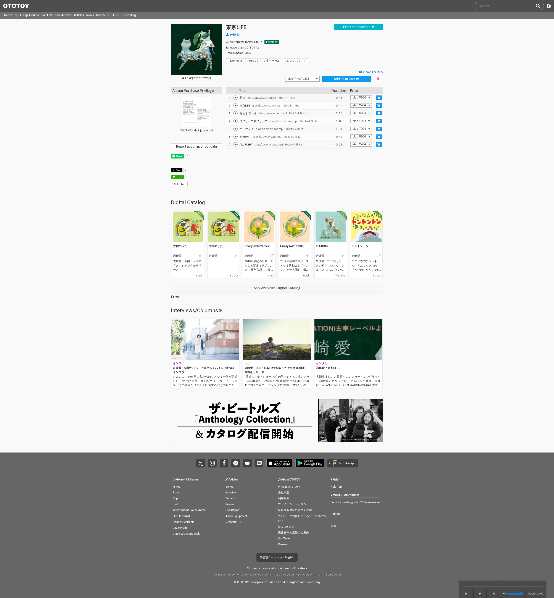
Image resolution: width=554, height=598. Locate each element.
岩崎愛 (234, 34)
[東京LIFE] (235, 105)
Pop (175, 498)
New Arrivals (63, 15)
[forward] (493, 593)
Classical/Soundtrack (186, 533)
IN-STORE (113, 15)
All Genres (192, 479)
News (90, 15)
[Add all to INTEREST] (377, 79)
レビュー (250, 363)
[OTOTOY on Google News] (259, 463)
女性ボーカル (271, 61)
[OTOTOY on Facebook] (224, 463)
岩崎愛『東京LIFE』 (328, 368)
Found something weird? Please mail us (355, 502)
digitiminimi (297, 582)
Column (230, 498)
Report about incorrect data (196, 146)
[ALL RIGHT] (235, 144)
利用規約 (283, 498)
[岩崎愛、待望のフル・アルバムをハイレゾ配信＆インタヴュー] (205, 339)
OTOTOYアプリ (287, 526)
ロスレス (292, 61)
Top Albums (31, 15)
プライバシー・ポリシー (293, 504)
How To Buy (372, 71)
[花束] (235, 97)
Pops (252, 61)
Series (229, 486)
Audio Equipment (236, 516)
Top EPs (46, 15)
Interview (231, 492)
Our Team (284, 538)
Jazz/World (180, 527)
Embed (181, 184)
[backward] (466, 593)
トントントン (360, 246)
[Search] (540, 6)
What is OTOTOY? (289, 486)
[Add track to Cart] (379, 97)
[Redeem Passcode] (548, 5)
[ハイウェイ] (235, 128)
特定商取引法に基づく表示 (295, 510)
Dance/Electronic (183, 522)
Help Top (336, 486)
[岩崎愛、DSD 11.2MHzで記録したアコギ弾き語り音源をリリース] (277, 339)
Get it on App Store (279, 463)
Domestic (236, 61)
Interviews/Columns (195, 310)
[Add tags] (305, 60)
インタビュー (181, 363)
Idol (175, 504)
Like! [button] (179, 177)
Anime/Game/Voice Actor (189, 510)
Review (229, 504)
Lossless (272, 42)
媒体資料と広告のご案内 (293, 532)
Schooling (129, 15)
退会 (333, 525)
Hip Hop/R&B (181, 516)
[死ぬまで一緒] (235, 113)
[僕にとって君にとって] (235, 121)
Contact (335, 514)
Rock (176, 492)
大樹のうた (180, 246)
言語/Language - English (278, 557)
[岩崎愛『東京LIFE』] (348, 339)
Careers (283, 544)
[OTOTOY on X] (200, 463)
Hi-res (176, 486)
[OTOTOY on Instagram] (212, 463)
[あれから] (235, 136)
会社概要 (283, 492)
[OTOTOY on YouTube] (247, 463)
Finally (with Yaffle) (257, 246)
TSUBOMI (322, 246)
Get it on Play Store (309, 463)
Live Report (232, 510)
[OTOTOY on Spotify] (235, 463)
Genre (180, 479)
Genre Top (11, 15)
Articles (79, 15)
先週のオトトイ (235, 522)
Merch (100, 15)
